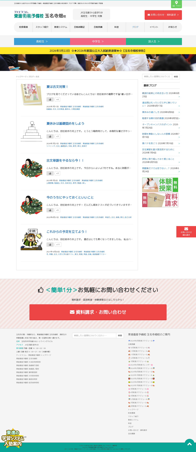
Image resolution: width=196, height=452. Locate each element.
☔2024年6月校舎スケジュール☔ (141, 341)
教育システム (60, 27)
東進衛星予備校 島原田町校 (26, 379)
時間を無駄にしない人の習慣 (156, 133)
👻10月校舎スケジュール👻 (139, 347)
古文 (54, 109)
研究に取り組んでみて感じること (158, 158)
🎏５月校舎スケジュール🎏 (139, 399)
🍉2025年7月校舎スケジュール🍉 (141, 385)
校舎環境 (23, 27)
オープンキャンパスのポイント (157, 124)
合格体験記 (79, 27)
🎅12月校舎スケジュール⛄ (139, 358)
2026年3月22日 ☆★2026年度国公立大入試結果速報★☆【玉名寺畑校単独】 (98, 51)
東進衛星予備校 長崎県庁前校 (27, 365)
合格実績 (98, 27)
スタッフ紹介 (42, 27)
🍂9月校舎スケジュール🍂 (138, 406)
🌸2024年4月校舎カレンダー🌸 (140, 365)
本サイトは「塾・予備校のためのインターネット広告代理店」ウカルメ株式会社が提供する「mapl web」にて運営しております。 (98, 449)
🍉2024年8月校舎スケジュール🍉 (141, 371)
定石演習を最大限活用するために (158, 149)
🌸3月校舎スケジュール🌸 (138, 389)
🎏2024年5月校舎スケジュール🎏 (141, 368)
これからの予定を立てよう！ (67, 231)
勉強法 (57, 183)
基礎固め (64, 146)
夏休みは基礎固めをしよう (65, 123)
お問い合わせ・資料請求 (137, 430)
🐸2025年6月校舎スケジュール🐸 (141, 382)
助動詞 (49, 109)
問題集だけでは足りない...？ (156, 168)
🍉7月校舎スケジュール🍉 (138, 402)
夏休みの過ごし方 (150, 112)
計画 (89, 254)
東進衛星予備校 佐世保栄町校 (27, 382)
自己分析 (128, 217)
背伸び (84, 146)
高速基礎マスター (99, 254)
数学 (74, 146)
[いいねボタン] (50, 99)
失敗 (70, 146)
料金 (117, 27)
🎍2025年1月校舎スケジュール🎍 (141, 375)
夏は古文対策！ (57, 86)
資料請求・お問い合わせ (100, 312)
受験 (51, 254)
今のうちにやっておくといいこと (70, 197)
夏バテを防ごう (149, 143)
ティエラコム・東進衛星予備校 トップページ (33, 355)
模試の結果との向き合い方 (155, 93)
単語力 (107, 217)
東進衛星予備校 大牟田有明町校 (28, 362)
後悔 (117, 217)
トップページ (21, 76)
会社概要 (131, 433)
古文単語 (60, 109)
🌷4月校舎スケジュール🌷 (138, 392)
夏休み (67, 109)
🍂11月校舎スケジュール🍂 (139, 351)
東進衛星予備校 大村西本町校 (27, 375)
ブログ (135, 27)
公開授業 (49, 183)
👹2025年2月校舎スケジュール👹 (141, 378)
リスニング (50, 146)
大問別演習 (75, 109)
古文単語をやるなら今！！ (65, 160)
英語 (85, 254)
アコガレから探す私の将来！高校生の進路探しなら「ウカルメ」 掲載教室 (98, 445)
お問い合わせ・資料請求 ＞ (164, 14)
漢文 (79, 146)
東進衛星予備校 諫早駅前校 (26, 372)
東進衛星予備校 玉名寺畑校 (93, 106)
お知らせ (172, 27)
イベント (154, 27)
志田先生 (68, 183)
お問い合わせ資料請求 (186, 233)
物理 (81, 254)
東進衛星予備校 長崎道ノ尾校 (27, 369)
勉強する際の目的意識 (153, 118)
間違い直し (81, 183)
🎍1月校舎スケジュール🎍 (138, 361)
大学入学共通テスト (66, 254)
